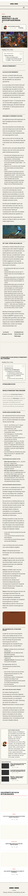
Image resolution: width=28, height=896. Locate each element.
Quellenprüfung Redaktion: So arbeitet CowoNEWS (14, 872)
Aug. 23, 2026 (15, 819)
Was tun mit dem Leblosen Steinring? (16, 378)
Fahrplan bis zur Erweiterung (13, 371)
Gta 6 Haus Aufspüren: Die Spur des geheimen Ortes (17, 770)
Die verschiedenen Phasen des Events (16, 374)
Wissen (14, 814)
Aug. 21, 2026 (15, 874)
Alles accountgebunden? (12, 57)
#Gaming (20, 28)
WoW (14, 501)
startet (6, 435)
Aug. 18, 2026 (15, 767)
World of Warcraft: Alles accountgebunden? (11, 19)
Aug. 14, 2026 (15, 772)
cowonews (14, 890)
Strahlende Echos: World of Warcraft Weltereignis (19, 334)
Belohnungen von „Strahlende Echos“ (14, 376)
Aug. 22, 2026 (15, 847)
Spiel (5, 95)
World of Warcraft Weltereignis (12, 369)
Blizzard (20, 257)
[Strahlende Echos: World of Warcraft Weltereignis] (14, 350)
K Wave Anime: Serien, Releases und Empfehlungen (14, 844)
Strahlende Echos (9, 368)
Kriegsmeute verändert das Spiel (14, 58)
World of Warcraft (20, 104)
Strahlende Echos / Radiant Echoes (15, 372)
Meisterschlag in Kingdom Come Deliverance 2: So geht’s (18, 764)
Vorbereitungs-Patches (16, 394)
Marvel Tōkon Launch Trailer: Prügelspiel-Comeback (16, 777)
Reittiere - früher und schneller (14, 60)
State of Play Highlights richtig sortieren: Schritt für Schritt (14, 817)
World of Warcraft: (9, 55)
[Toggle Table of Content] (20, 54)
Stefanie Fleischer (15, 26)
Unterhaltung (14, 841)
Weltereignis (16, 398)
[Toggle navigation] (24, 7)
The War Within (18, 91)
